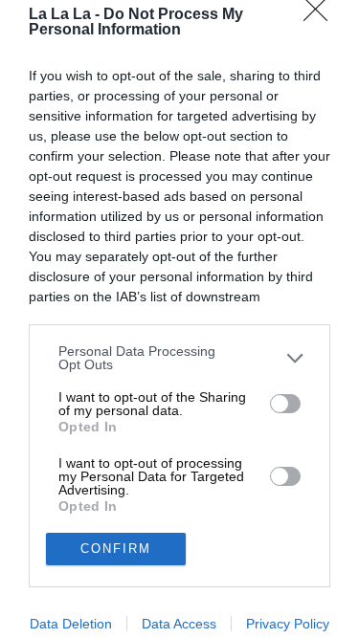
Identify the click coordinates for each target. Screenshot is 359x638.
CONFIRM (115, 548)
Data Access (179, 623)
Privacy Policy (287, 623)
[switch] (285, 403)
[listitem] (179, 357)
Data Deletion (71, 623)
